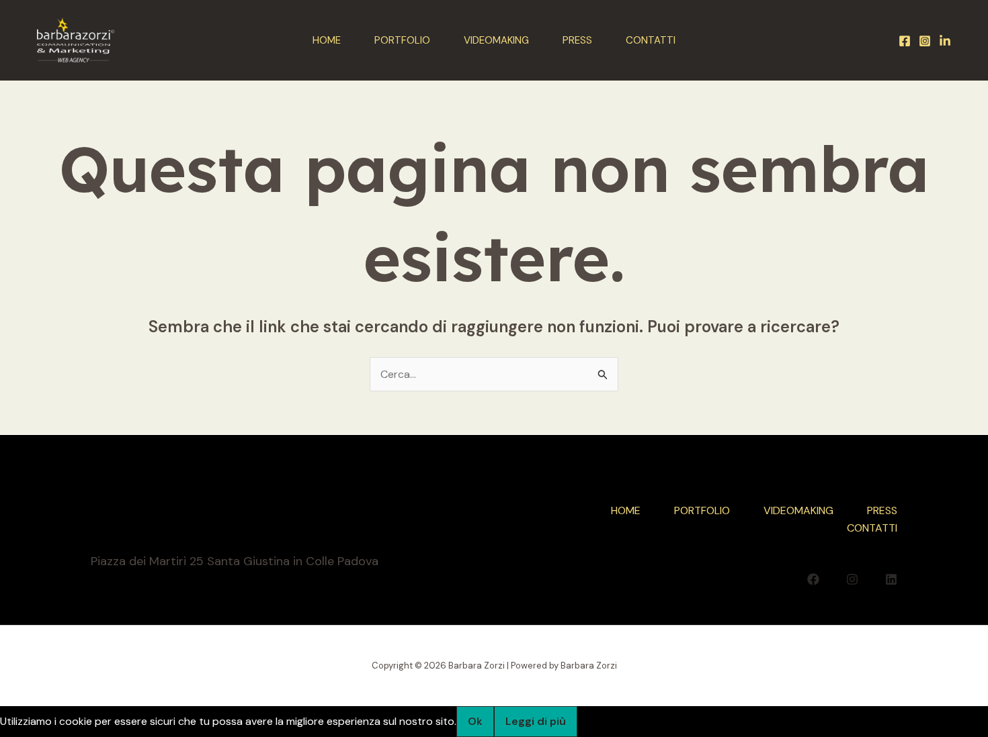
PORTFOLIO (402, 40)
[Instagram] (925, 41)
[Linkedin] (891, 579)
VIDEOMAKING (496, 40)
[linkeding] (945, 41)
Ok (475, 721)
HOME (327, 40)
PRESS (577, 40)
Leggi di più (535, 721)
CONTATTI (650, 40)
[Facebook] (905, 41)
